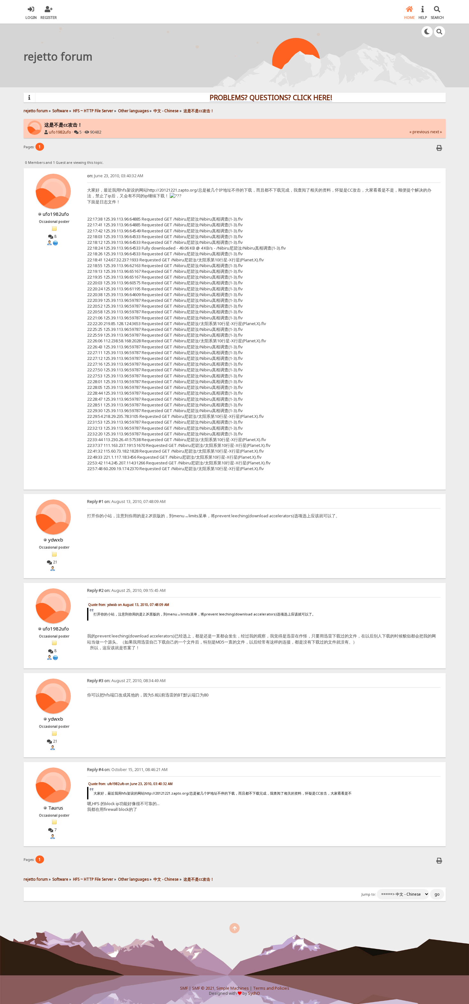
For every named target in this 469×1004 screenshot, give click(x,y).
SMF (184, 988)
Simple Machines (232, 988)
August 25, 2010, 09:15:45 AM (126, 590)
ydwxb (55, 539)
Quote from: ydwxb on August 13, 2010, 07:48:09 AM (128, 604)
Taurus (55, 807)
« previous (419, 132)
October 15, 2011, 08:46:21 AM (127, 769)
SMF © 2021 (203, 988)
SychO (254, 993)
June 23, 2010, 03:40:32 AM (115, 175)
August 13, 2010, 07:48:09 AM (126, 501)
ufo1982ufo (60, 132)
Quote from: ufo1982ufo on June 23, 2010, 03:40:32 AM (130, 784)
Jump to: (368, 894)
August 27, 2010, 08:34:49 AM (126, 680)
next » (436, 132)
